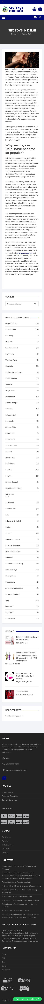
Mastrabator (10, 582)
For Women (9, 494)
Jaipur (20, 938)
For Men (8, 470)
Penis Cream (10, 619)
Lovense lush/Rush (12, 594)
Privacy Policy (7, 792)
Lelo (7, 515)
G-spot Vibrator (11, 323)
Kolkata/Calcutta (31, 933)
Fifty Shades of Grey (13, 488)
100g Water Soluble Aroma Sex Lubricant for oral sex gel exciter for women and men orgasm (20, 915)
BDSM (7, 527)
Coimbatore (6, 941)
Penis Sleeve (10, 439)
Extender (8, 409)
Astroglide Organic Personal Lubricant (17, 882)
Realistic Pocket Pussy (14, 564)
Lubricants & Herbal (13, 521)
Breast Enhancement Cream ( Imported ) (18, 896)
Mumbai (10, 930)
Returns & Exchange (10, 796)
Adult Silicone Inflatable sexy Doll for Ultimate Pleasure (19, 905)
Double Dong (10, 576)
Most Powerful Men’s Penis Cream (15, 911)
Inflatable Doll (10, 415)
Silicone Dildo (10, 427)
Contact (5, 966)
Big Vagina (9, 612)
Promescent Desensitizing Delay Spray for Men (20, 900)
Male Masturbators (12, 551)
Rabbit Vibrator (11, 378)
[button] (27, 999)
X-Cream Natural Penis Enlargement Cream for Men (22, 886)
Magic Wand (10, 390)
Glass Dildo (9, 606)
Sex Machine (10, 421)
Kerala (4, 936)
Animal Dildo (10, 433)
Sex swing (9, 336)
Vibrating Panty (11, 360)
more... (35, 941)
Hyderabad (18, 930)
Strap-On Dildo (11, 445)
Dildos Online (10, 458)
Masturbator (10, 397)
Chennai (21, 933)
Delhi (4, 930)
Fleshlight (9, 366)
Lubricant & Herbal (12, 539)
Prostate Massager (12, 545)
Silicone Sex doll (11, 482)
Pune (10, 936)
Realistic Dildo (10, 329)
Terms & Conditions (9, 800)
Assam (26, 941)
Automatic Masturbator (14, 588)
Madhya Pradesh (29, 938)
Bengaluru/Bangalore (10, 933)
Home (4, 954)
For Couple (9, 354)
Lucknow (15, 936)
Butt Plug (8, 476)
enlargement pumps (24, 253)
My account (6, 970)
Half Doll (8, 342)
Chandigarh (6, 938)
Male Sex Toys (11, 570)
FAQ (3, 958)
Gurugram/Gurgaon (27, 936)
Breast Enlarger (11, 403)
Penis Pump (10, 464)
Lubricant (9, 558)
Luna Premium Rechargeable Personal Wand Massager (19, 867)
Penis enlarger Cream (13, 372)
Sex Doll (8, 451)
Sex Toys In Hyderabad (14, 716)
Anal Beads (9, 503)
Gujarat (14, 938)
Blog (3, 962)
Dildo (7, 600)
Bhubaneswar (17, 941)
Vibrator (8, 533)
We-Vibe (8, 384)
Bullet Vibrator (10, 509)
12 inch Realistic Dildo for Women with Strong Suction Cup (19, 891)
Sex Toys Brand (11, 348)
